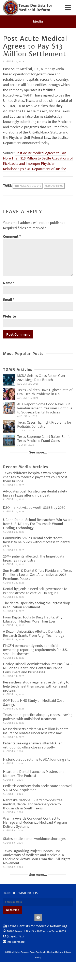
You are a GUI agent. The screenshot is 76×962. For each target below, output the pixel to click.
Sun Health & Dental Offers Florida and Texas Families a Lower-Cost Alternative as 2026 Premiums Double (37, 574)
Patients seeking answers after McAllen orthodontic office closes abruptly (32, 745)
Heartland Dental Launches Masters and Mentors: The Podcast (33, 773)
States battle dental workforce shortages (34, 838)
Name (9, 283)
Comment (12, 236)
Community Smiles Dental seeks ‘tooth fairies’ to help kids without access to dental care (36, 542)
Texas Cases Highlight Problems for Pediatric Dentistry (44, 424)
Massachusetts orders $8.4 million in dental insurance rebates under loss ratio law (36, 731)
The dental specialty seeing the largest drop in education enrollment (36, 605)
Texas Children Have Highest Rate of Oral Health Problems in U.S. (44, 391)
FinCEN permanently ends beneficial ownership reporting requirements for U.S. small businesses (35, 649)
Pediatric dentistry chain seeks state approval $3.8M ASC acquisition (37, 787)
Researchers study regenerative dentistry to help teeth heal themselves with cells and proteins (36, 686)
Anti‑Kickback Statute (27, 186)
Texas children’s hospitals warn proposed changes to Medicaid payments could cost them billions (35, 477)
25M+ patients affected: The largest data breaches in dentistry (33, 558)
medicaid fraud (54, 186)
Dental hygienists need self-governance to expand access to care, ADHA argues (35, 590)
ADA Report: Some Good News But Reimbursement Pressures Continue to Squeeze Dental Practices (44, 408)
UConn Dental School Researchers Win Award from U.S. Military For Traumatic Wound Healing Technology (38, 523)
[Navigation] (68, 7)
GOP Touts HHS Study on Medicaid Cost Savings (33, 702)
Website (9, 316)
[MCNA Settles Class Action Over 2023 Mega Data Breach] (9, 380)
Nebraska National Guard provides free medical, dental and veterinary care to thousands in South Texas (32, 804)
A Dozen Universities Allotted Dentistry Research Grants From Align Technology (33, 633)
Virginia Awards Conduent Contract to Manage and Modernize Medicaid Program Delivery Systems (35, 822)
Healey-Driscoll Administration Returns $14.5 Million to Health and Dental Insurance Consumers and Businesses (37, 668)
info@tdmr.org (16, 942)
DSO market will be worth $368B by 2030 (34, 507)
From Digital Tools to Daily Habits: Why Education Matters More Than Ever (32, 619)
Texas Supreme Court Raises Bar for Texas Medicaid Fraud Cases (44, 438)
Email (8, 299)
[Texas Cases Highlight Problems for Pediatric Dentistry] (9, 426)
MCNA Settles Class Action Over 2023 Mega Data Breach (41, 377)
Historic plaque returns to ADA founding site (36, 759)
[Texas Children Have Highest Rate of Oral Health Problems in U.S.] (9, 394)
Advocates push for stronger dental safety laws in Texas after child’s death (35, 493)
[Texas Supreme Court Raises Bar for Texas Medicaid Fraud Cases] (9, 441)
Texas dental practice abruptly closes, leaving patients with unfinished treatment (37, 716)
